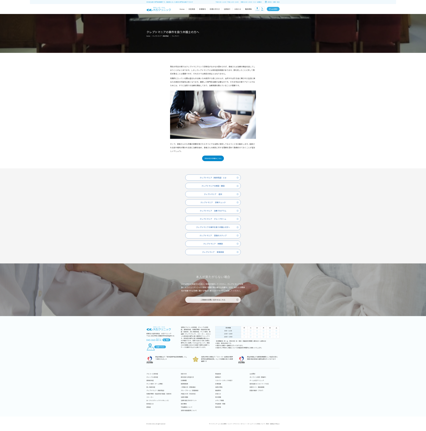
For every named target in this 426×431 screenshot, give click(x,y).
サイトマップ (213, 424)
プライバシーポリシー (239, 424)
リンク (230, 424)
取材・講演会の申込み (273, 424)
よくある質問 (222, 424)
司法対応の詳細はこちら (213, 158)
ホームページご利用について (256, 424)
